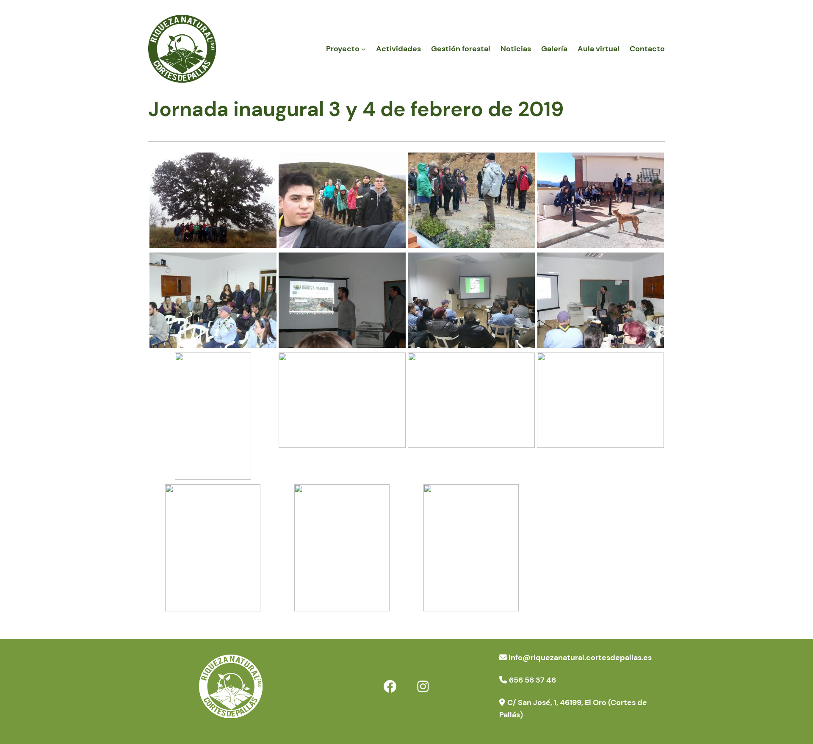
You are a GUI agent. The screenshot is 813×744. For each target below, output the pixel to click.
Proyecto (342, 49)
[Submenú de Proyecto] (363, 49)
